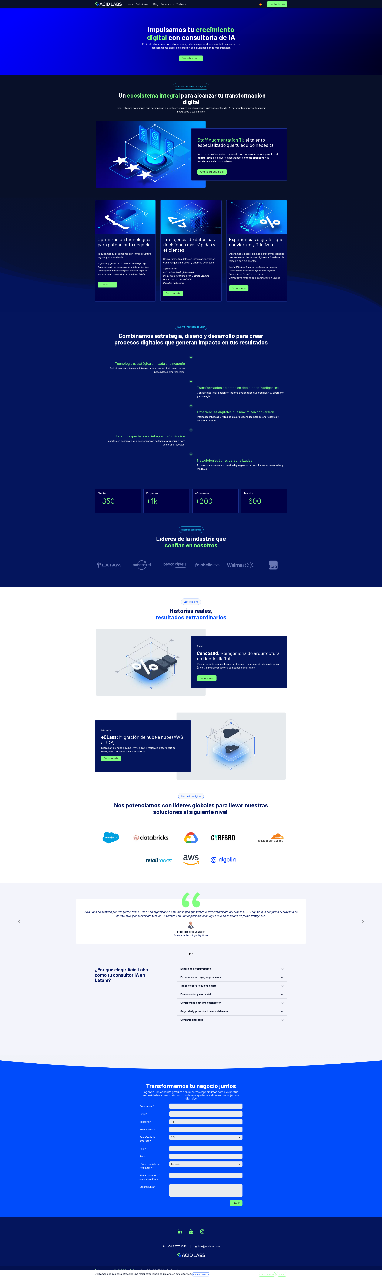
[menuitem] (130, 4)
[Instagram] (202, 1231)
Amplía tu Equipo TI (212, 171)
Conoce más (107, 284)
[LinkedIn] (180, 1231)
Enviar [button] (236, 1203)
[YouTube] (191, 1231)
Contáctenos (277, 4)
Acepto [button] (282, 1274)
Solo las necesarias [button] (266, 1274)
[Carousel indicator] (190, 954)
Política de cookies (201, 1274)
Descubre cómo (191, 58)
